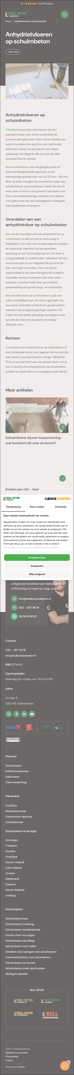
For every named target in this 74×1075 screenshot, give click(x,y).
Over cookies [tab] (37, 506)
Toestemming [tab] (13, 506)
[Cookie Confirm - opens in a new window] (58, 498)
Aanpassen (37, 565)
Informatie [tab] (60, 506)
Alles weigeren (37, 574)
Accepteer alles (36, 557)
